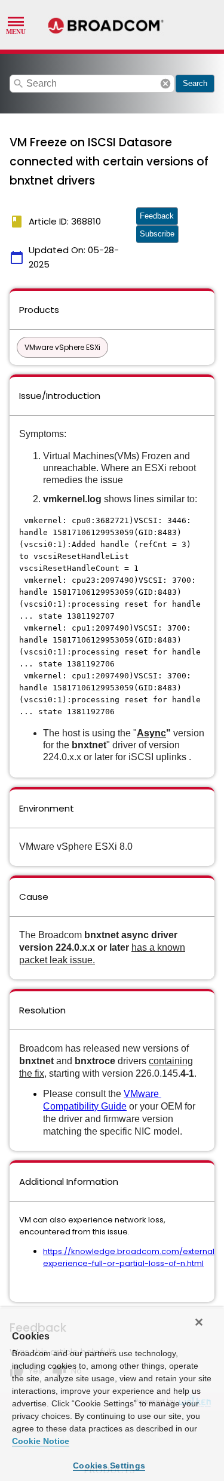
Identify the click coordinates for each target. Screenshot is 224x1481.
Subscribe (157, 233)
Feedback (157, 215)
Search (195, 83)
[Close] (198, 1322)
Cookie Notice (40, 1441)
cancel (165, 84)
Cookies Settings (109, 1465)
